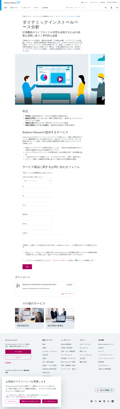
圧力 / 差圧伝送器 (48, 362)
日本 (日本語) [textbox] (113, 2)
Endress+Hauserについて (106, 344)
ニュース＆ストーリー (105, 355)
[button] (18, 352)
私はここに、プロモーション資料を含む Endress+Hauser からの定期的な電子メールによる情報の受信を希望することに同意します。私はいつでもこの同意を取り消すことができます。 (61, 253)
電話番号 (25, 214)
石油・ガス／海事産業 (68, 351)
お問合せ (102, 2)
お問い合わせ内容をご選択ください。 (33, 177)
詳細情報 (8, 362)
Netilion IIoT (46, 372)
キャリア (101, 351)
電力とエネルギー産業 (68, 362)
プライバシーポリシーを (61, 260)
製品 (43, 344)
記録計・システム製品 (49, 365)
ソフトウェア (46, 376)
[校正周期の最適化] (72, 320)
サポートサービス (85, 344)
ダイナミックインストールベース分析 (68, 16)
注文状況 (82, 358)
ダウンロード (93, 2)
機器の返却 (83, 362)
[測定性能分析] (41, 320)
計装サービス (26, 16)
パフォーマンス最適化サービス (43, 16)
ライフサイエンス (66, 355)
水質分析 (45, 355)
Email (24, 205)
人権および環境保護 (104, 369)
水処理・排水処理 (66, 348)
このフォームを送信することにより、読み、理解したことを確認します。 (61, 260)
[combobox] (114, 2)
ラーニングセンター (86, 355)
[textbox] (36, 181)
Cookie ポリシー (23, 397)
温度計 (44, 358)
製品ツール (84, 2)
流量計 (44, 348)
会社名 (24, 223)
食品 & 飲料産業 (66, 344)
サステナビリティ (103, 365)
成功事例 (101, 362)
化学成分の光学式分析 (49, 369)
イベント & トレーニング (106, 358)
